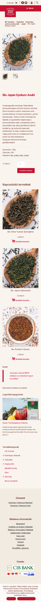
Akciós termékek (11, 481)
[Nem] (38, 593)
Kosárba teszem (26, 170)
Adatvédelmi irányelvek (26, 599)
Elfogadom (11, 599)
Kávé (7, 472)
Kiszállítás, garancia (20, 548)
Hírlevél (20, 542)
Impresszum (21, 539)
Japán (23, 24)
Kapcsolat (21, 536)
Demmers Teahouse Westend (20, 503)
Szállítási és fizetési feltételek (21, 527)
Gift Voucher (9, 451)
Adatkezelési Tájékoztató (20, 533)
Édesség (8, 477)
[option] (21, 417)
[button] (35, 37)
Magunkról (20, 524)
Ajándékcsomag (11, 468)
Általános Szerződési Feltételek (20, 530)
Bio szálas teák (17, 155)
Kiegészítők (9, 464)
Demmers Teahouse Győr (20, 506)
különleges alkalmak (12, 455)
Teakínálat (20, 22)
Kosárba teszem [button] (22, 242)
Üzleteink (20, 545)
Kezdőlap (11, 22)
